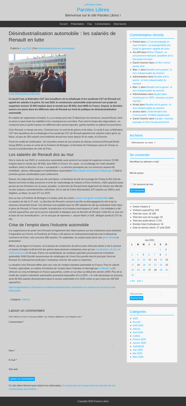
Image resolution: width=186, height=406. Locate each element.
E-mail (13, 360)
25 (138, 270)
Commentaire (16, 322)
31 (132, 275)
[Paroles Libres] (93, 4)
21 (155, 265)
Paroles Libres (93, 9)
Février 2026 (139, 339)
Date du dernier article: (145, 227)
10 (132, 260)
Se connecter (137, 190)
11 (138, 260)
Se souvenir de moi (143, 184)
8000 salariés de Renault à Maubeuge (92, 170)
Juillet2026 (138, 346)
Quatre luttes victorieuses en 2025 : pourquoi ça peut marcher (153, 97)
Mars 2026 (138, 357)
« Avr (132, 281)
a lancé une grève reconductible (91, 198)
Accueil (63, 24)
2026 (135, 318)
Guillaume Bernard (30, 94)
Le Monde (103, 268)
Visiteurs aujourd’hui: (144, 210)
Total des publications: (144, 220)
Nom (12, 350)
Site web (13, 369)
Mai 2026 (137, 353)
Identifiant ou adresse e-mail (144, 161)
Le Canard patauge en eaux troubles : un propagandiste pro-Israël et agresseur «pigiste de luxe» (152, 45)
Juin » (140, 281)
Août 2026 (138, 325)
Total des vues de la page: (146, 217)
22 (161, 265)
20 (149, 265)
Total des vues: (141, 213)
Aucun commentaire (64, 48)
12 (144, 260)
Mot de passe (137, 173)
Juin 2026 (138, 350)
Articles (26, 299)
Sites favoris (120, 24)
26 (144, 270)
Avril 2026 (138, 332)
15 (161, 260)
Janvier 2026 (139, 343)
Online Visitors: (141, 206)
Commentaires (102, 24)
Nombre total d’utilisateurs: (147, 224)
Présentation (77, 24)
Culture (136, 336)
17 (132, 265)
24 (132, 270)
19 (144, 265)
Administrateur (44, 48)
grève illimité (109, 237)
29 (161, 270)
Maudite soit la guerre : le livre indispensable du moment (151, 80)
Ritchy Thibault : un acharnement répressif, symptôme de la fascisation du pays (153, 55)
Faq (89, 24)
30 (166, 270)
